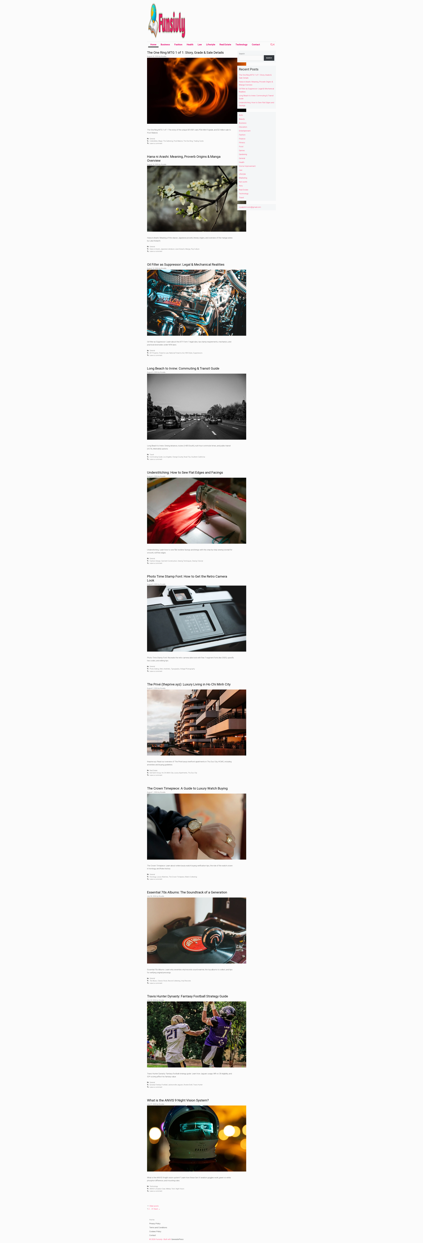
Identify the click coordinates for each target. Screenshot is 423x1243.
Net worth (243, 182)
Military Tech (170, 1189)
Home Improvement (247, 166)
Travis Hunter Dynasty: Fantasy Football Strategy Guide (187, 996)
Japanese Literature (167, 249)
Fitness (242, 142)
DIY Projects (154, 353)
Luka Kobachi (180, 249)
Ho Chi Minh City (167, 773)
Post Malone (178, 141)
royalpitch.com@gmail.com (250, 207)
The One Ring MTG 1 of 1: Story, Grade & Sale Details (185, 52)
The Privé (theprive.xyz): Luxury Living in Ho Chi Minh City (189, 684)
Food (241, 146)
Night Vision (180, 1189)
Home (153, 44)
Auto (241, 115)
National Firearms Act (177, 353)
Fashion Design (155, 561)
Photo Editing (154, 669)
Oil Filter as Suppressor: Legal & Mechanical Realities (185, 264)
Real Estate (225, 44)
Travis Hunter (198, 1085)
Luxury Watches (162, 877)
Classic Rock (162, 981)
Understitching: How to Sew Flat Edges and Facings (185, 472)
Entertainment (244, 131)
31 (152, 1209)
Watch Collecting (191, 877)
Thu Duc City (192, 773)
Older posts (154, 1206)
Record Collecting (174, 981)
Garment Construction (169, 561)
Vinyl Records (186, 981)
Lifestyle (210, 44)
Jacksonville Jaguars (175, 1085)
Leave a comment (156, 143)
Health (190, 44)
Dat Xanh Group (155, 773)
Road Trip (187, 457)
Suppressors (197, 353)
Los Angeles (167, 457)
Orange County (178, 457)
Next (157, 1209)
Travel (152, 455)
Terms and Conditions (158, 1227)
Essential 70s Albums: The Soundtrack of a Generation (187, 892)
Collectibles (154, 141)
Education (243, 127)
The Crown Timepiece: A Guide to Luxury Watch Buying (187, 788)
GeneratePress (177, 1239)
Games (242, 150)
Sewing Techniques (184, 561)
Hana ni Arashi (155, 249)
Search (242, 54)
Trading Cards (199, 141)
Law (200, 44)
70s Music (153, 981)
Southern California (198, 457)
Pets (241, 186)
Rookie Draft (188, 1085)
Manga (187, 249)
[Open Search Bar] (272, 44)
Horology (153, 877)
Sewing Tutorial (197, 561)
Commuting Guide (156, 457)
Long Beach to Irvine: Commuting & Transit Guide (183, 368)
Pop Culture (195, 249)
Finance (242, 139)
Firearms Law (163, 353)
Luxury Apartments (180, 773)
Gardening (243, 154)
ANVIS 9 (152, 1189)
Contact (256, 44)
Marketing (243, 178)
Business (165, 44)
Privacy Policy (154, 1223)
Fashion (178, 44)
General (152, 139)
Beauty (242, 119)
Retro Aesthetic (165, 669)
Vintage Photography (187, 669)
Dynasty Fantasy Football (158, 1085)
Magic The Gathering (165, 141)
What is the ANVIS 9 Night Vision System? (178, 1100)
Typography (175, 669)
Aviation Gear (160, 1189)
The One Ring (188, 141)
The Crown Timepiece (176, 877)
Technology (241, 44)
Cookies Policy (155, 1231)
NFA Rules (188, 353)
